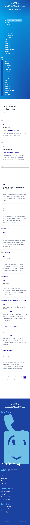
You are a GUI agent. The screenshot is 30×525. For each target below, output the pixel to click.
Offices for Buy (5, 496)
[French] (14, 12)
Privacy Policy (5, 508)
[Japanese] (19, 12)
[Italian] (17, 12)
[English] (12, 12)
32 (21, 377)
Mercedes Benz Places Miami (12, 333)
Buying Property (5, 494)
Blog (4, 124)
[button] (2, 58)
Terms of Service (6, 506)
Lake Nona (6, 283)
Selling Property (5, 491)
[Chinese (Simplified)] (10, 12)
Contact (3, 483)
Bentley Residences (9, 357)
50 (14, 380)
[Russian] (12, 14)
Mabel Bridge (7, 259)
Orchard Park (7, 211)
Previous (7, 377)
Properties (4, 478)
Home (2, 473)
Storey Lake (6, 127)
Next (24, 380)
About (2, 475)
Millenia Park (7, 235)
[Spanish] (14, 14)
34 (8, 380)
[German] (16, 12)
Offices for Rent (5, 499)
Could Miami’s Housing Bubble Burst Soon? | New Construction (14, 188)
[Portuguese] (10, 14)
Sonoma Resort (7, 149)
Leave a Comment (7, 130)
